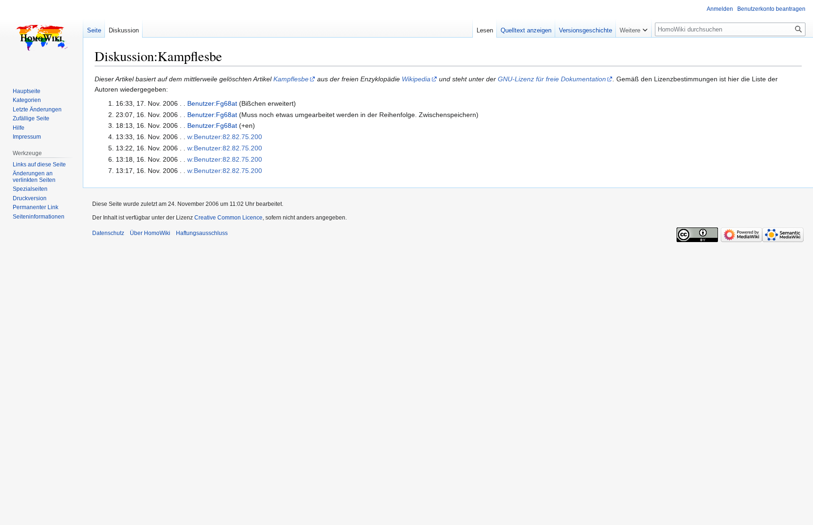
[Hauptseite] (41, 37)
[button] (633, 28)
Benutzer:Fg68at (212, 103)
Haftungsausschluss (202, 233)
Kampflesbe (291, 79)
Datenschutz (108, 233)
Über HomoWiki (150, 233)
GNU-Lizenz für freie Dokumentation (552, 79)
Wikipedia (416, 79)
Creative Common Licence (228, 217)
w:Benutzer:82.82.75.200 (224, 137)
